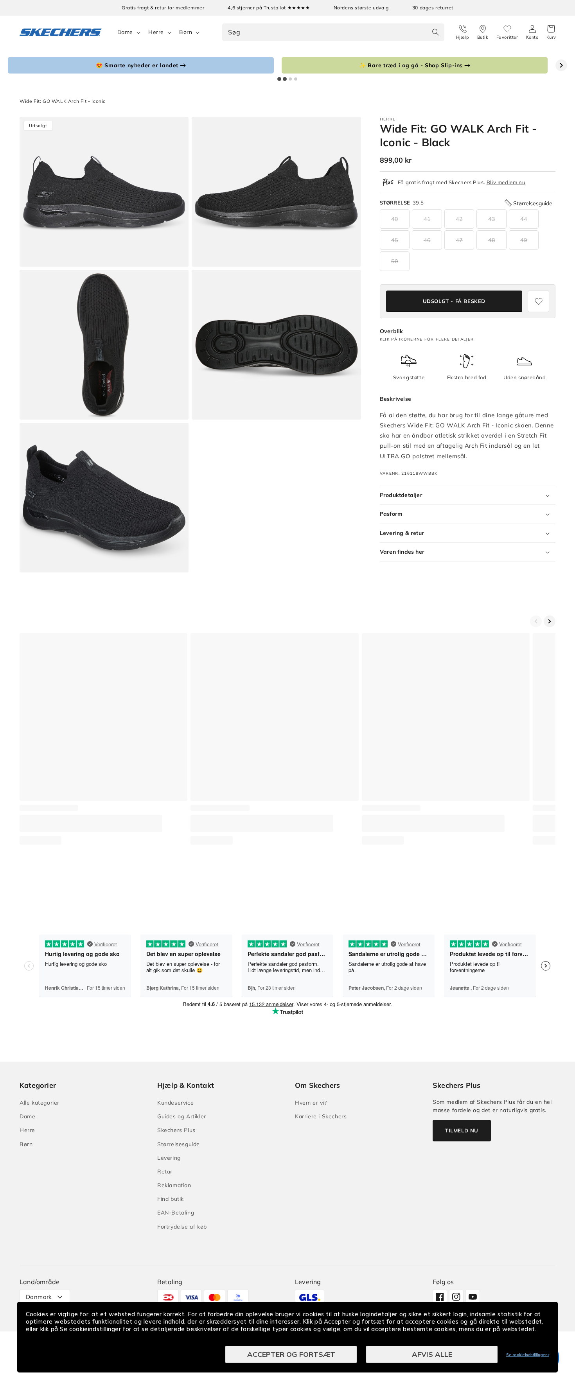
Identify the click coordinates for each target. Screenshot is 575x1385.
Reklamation (174, 1185)
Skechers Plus (176, 1130)
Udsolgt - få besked (454, 301)
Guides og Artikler (181, 1116)
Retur (164, 1171)
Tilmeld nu (461, 1130)
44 (523, 218)
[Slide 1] (279, 79)
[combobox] (333, 32)
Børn (185, 32)
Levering (169, 1157)
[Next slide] (561, 65)
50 (394, 261)
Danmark (39, 1297)
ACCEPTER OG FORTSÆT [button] (291, 1354)
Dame (125, 32)
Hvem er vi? (311, 1102)
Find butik (170, 1198)
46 (427, 240)
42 (459, 218)
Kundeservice (175, 1102)
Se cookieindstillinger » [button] (527, 1354)
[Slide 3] (290, 79)
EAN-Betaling (175, 1212)
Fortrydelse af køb (182, 1226)
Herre (156, 32)
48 (491, 240)
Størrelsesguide (178, 1144)
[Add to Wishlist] (538, 301)
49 (523, 240)
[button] (551, 32)
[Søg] (435, 32)
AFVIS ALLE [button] (432, 1354)
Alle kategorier (39, 1102)
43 (491, 218)
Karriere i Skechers (321, 1116)
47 (459, 240)
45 (394, 240)
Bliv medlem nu (506, 182)
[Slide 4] (295, 79)
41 (427, 218)
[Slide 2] (285, 79)
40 (394, 218)
